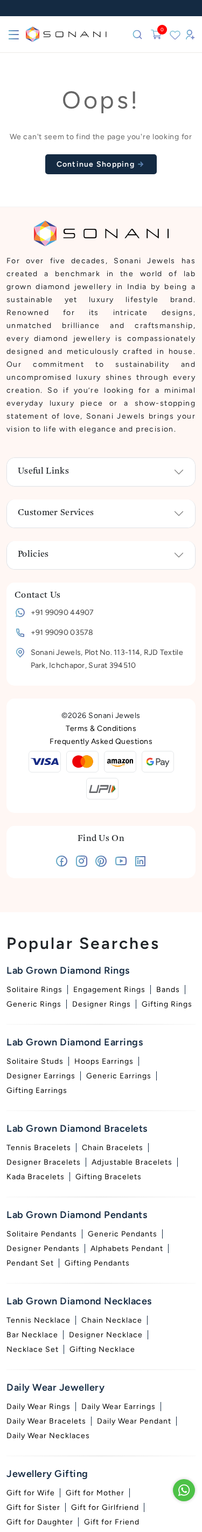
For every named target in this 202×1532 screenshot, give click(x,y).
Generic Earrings (118, 1075)
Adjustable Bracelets (132, 1162)
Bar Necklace (32, 1334)
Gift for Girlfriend (105, 1507)
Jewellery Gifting (47, 1474)
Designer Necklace (106, 1334)
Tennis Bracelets (38, 1147)
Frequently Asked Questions (101, 741)
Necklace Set (32, 1349)
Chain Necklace (111, 1320)
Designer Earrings (40, 1075)
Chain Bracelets (112, 1147)
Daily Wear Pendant (134, 1421)
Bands (168, 989)
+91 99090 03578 (62, 632)
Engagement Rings (109, 989)
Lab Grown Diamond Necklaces (79, 1301)
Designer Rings (101, 1004)
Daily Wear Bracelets (46, 1421)
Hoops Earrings (104, 1061)
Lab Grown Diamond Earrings (74, 1042)
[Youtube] (121, 863)
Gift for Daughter (39, 1522)
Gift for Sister (33, 1507)
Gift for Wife (30, 1492)
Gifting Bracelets (108, 1176)
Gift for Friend (112, 1522)
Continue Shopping (97, 164)
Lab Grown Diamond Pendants (76, 1215)
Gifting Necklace (102, 1349)
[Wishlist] (175, 34)
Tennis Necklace (38, 1320)
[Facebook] (61, 863)
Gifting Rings (167, 1004)
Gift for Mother (95, 1492)
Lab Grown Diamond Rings (68, 970)
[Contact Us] (184, 1490)
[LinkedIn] (140, 863)
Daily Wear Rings (38, 1406)
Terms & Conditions (101, 728)
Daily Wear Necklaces (48, 1435)
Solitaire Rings (34, 989)
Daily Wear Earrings (118, 1406)
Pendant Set (30, 1263)
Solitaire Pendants (41, 1234)
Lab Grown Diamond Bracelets (77, 1128)
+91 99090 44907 (62, 612)
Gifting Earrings (36, 1090)
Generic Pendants (122, 1234)
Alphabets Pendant (126, 1248)
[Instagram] (81, 863)
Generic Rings (33, 1004)
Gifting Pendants (97, 1263)
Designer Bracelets (43, 1162)
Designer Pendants (43, 1248)
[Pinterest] (101, 863)
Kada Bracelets (35, 1176)
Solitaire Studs (35, 1061)
